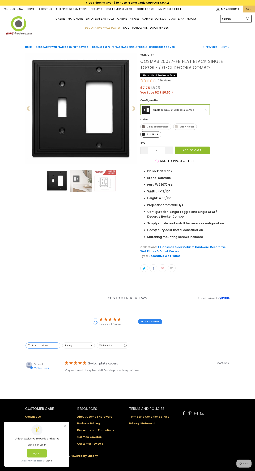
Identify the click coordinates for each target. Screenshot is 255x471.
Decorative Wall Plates (103, 27)
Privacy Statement (142, 423)
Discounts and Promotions (95, 430)
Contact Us (145, 9)
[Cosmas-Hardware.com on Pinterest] (190, 413)
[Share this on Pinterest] (162, 268)
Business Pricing (88, 423)
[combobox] (236, 19)
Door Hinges (159, 27)
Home (31, 9)
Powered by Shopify (84, 456)
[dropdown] (78, 345)
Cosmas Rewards (89, 437)
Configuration (149, 100)
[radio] (155, 127)
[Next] (133, 108)
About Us (45, 9)
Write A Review (150, 321)
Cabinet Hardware (69, 18)
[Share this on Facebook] (153, 268)
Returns (96, 9)
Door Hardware (135, 27)
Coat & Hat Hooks (183, 18)
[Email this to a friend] (172, 268)
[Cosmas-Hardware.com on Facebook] (183, 413)
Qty (142, 143)
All (159, 247)
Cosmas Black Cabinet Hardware (185, 247)
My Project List (170, 9)
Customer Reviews (119, 9)
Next (224, 47)
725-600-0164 (13, 9)
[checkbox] (113, 345)
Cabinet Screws (154, 18)
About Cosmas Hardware (94, 417)
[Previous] (28, 108)
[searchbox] (43, 345)
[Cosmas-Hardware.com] (18, 26)
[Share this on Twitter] (144, 268)
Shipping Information (71, 9)
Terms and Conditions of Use (149, 417)
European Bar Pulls (100, 18)
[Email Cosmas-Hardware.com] (202, 413)
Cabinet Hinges (128, 18)
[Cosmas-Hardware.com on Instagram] (196, 413)
